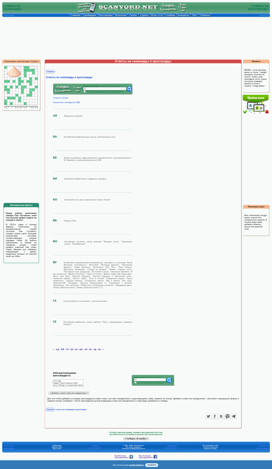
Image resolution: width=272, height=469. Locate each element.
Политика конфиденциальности (133, 448)
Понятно (151, 465)
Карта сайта (57, 448)
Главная (50, 72)
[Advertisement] (136, 38)
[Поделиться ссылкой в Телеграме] (234, 416)
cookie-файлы (136, 465)
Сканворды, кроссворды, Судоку (21, 61)
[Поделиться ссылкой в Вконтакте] (221, 416)
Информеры (57, 445)
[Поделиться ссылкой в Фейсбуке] (215, 416)
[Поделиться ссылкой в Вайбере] (227, 416)
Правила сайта (57, 447)
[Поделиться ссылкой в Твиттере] (208, 416)
